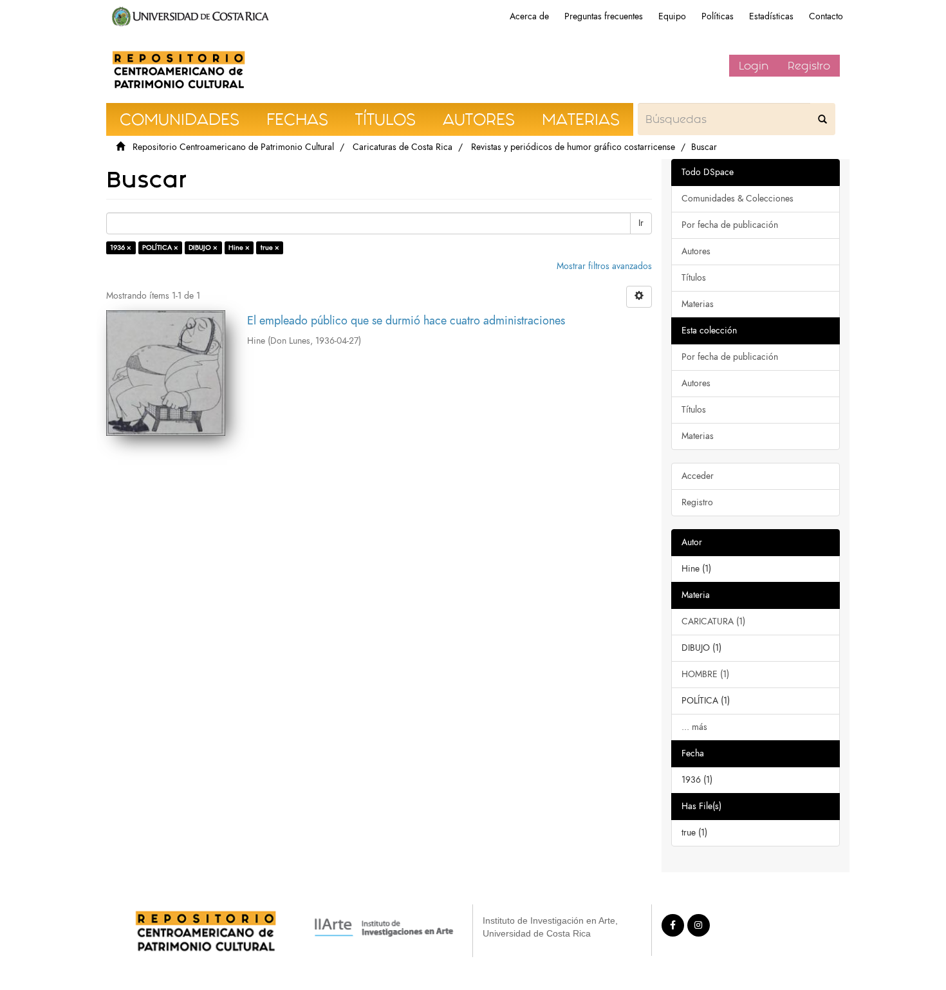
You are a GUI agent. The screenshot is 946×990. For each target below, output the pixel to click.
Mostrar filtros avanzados (604, 266)
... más (694, 727)
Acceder (698, 476)
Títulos (694, 278)
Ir (641, 223)
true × (270, 247)
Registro (809, 66)
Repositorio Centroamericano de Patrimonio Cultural (233, 147)
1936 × (120, 247)
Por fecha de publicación (730, 225)
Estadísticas (771, 16)
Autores (696, 251)
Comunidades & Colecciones (737, 198)
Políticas (717, 16)
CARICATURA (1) (713, 621)
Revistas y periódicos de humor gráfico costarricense (573, 147)
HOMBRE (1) (705, 674)
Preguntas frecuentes (603, 16)
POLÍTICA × (160, 247)
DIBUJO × (203, 247)
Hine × (239, 247)
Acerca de (529, 16)
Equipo (672, 16)
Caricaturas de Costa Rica (402, 147)
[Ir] (822, 119)
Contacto (826, 16)
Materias (698, 304)
